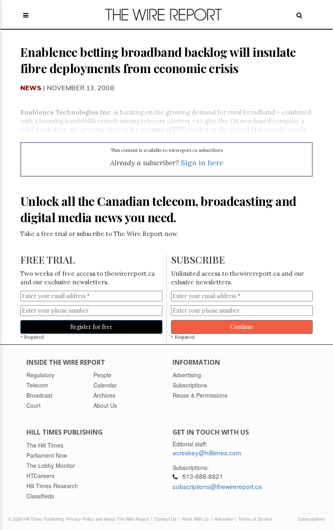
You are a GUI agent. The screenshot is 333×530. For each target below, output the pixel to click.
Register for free (91, 327)
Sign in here (202, 162)
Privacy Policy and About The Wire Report (107, 518)
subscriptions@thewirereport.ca (217, 486)
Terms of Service (255, 518)
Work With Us (195, 518)
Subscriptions (311, 518)
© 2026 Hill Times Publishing (37, 518)
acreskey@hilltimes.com (207, 452)
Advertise (223, 518)
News (30, 88)
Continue (241, 327)
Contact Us (165, 518)
